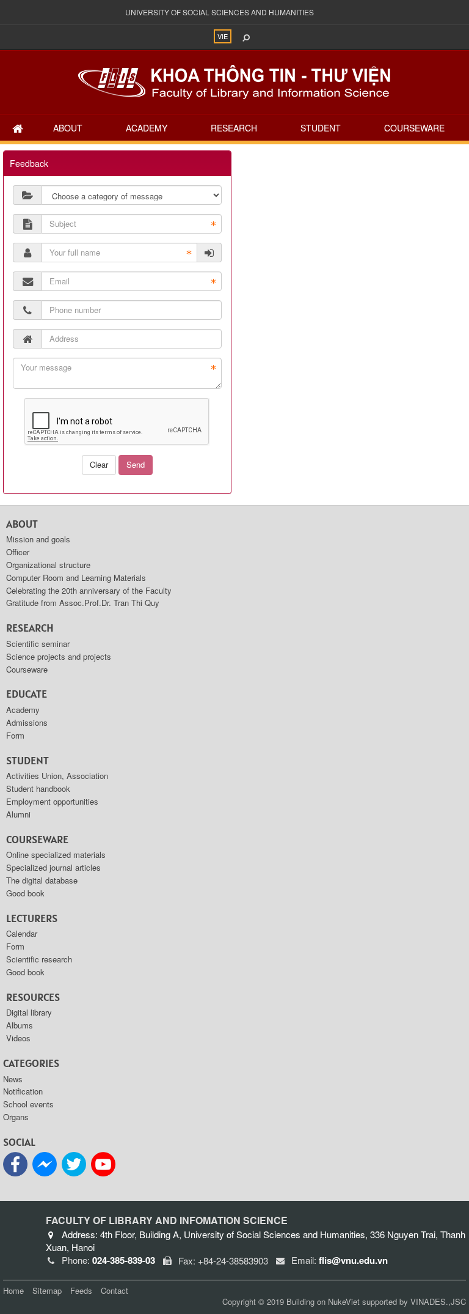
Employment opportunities (52, 801)
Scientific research (39, 959)
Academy (146, 128)
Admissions (27, 722)
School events (28, 1104)
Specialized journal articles (53, 867)
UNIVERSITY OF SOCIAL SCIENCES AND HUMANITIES (219, 12)
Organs (16, 1117)
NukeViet (344, 1301)
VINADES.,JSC (438, 1301)
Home (13, 1290)
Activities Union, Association (57, 775)
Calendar (21, 933)
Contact (114, 1290)
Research (234, 128)
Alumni (18, 814)
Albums (19, 1025)
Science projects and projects (58, 656)
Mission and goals (38, 539)
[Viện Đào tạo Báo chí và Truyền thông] (234, 81)
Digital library (29, 1012)
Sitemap (47, 1290)
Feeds (81, 1290)
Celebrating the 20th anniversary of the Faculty (89, 590)
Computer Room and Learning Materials (76, 577)
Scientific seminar (38, 643)
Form (15, 735)
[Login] (209, 252)
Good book (25, 893)
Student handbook (38, 788)
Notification (23, 1091)
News (13, 1079)
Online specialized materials (56, 854)
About (67, 128)
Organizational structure (48, 564)
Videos (18, 1038)
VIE (222, 36)
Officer (17, 552)
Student (320, 128)
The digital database (42, 880)
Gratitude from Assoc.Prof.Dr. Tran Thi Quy (82, 602)
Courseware (414, 128)
